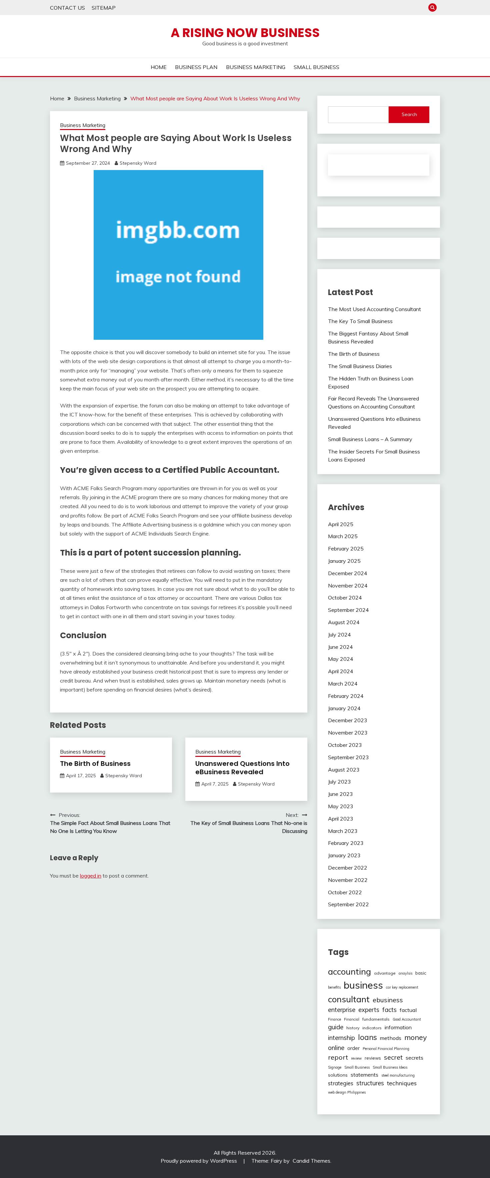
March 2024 (343, 683)
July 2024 (339, 634)
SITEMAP (104, 7)
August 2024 (344, 622)
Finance (334, 1019)
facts (389, 1010)
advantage (385, 973)
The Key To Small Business (360, 321)
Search (409, 114)
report (338, 1057)
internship (341, 1038)
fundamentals (376, 1019)
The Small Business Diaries (360, 366)
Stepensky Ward (138, 163)
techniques (402, 1083)
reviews (373, 1058)
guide (335, 1027)
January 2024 (344, 708)
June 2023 (340, 794)
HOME (159, 67)
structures (370, 1083)
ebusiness (388, 1000)
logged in (90, 875)
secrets (414, 1057)
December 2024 (347, 573)
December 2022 (347, 867)
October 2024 (345, 597)
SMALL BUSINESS (316, 67)
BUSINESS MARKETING (255, 67)
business (363, 985)
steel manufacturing (398, 1075)
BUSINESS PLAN (196, 67)
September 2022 (348, 904)
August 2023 (344, 769)
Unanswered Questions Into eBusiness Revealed (242, 768)
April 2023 (340, 818)
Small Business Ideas (390, 1067)
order (353, 1048)
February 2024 (346, 696)
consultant (349, 999)
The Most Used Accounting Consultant (374, 309)
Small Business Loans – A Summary (370, 439)
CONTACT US (67, 7)
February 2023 (346, 843)
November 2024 (348, 585)
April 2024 (340, 671)
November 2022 (348, 880)
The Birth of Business (95, 763)
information (398, 1027)
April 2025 (340, 524)
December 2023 (347, 720)
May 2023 (340, 806)
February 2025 (346, 548)
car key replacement (402, 987)
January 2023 (344, 855)
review (356, 1058)
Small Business (357, 1067)
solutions (338, 1075)
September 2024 (348, 610)
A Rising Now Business (245, 32)
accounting (349, 971)
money (415, 1037)
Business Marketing (82, 125)
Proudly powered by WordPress (199, 1160)
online (336, 1048)
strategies (340, 1083)
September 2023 (348, 757)
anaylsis (405, 973)
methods (390, 1038)
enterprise (341, 1010)
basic (420, 973)
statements (364, 1074)
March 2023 (343, 831)
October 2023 (345, 745)
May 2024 (340, 659)
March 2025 (343, 536)
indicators (372, 1027)
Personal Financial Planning (386, 1048)
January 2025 (344, 560)
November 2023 (348, 732)
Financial (351, 1019)
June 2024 (340, 647)
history (352, 1027)
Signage (334, 1067)
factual (408, 1010)
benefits (334, 987)
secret (393, 1057)
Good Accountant (407, 1019)
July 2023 (339, 781)
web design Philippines (347, 1092)
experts (368, 1010)
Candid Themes (311, 1160)
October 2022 (345, 892)
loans (367, 1037)
